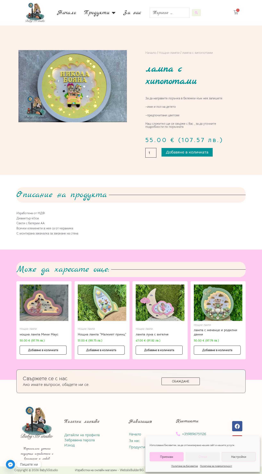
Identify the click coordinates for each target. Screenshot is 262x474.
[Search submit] (196, 12)
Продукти (97, 12)
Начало (66, 12)
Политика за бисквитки (184, 465)
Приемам (166, 457)
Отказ (203, 457)
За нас (132, 12)
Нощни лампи (169, 53)
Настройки (238, 457)
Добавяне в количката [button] (43, 350)
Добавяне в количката (187, 152)
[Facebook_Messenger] (10, 464)
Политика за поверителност (216, 465)
